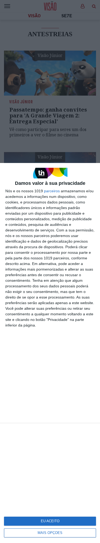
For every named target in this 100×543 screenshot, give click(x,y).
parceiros (52, 191)
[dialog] (50, 353)
